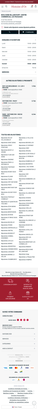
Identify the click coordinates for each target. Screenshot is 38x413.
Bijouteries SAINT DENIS (8, 142)
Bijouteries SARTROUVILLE (9, 228)
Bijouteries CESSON (25, 198)
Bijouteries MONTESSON (8, 212)
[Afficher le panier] (36, 7)
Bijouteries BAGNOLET (8, 233)
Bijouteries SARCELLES (26, 234)
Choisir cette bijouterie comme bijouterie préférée (19, 27)
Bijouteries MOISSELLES (26, 142)
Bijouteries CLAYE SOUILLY (27, 153)
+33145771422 (6, 123)
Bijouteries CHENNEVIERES (9, 249)
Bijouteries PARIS (6, 185)
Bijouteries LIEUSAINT (7, 252)
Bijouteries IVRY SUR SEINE (9, 182)
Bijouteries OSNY (24, 148)
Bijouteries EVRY (6, 209)
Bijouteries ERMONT (25, 246)
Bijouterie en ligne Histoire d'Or (14, 272)
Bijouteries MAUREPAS (26, 164)
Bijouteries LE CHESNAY (26, 145)
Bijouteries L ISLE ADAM (26, 166)
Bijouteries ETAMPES (25, 259)
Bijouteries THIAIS (6, 179)
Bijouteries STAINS (6, 225)
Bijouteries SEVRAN (7, 215)
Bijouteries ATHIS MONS (8, 206)
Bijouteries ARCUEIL (25, 151)
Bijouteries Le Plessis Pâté (27, 257)
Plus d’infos (6, 97)
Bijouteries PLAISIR (7, 176)
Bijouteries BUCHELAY (8, 222)
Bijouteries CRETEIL (7, 230)
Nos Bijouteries (27, 272)
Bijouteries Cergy (24, 254)
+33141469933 (6, 95)
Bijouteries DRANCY (25, 200)
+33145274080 (6, 108)
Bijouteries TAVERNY (7, 159)
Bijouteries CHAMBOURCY (9, 259)
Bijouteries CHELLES (25, 208)
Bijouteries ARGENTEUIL (8, 246)
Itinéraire (30, 32)
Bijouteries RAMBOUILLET (27, 161)
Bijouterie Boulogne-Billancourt (18, 274)
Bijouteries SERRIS (6, 243)
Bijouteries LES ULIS (7, 241)
